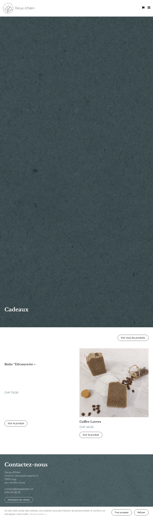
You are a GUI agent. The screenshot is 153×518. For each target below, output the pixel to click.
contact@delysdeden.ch (18, 489)
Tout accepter (122, 512)
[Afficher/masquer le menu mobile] (149, 7)
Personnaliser (37, 514)
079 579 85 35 (12, 492)
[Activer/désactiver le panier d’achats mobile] (143, 7)
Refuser (141, 512)
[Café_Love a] (114, 349)
